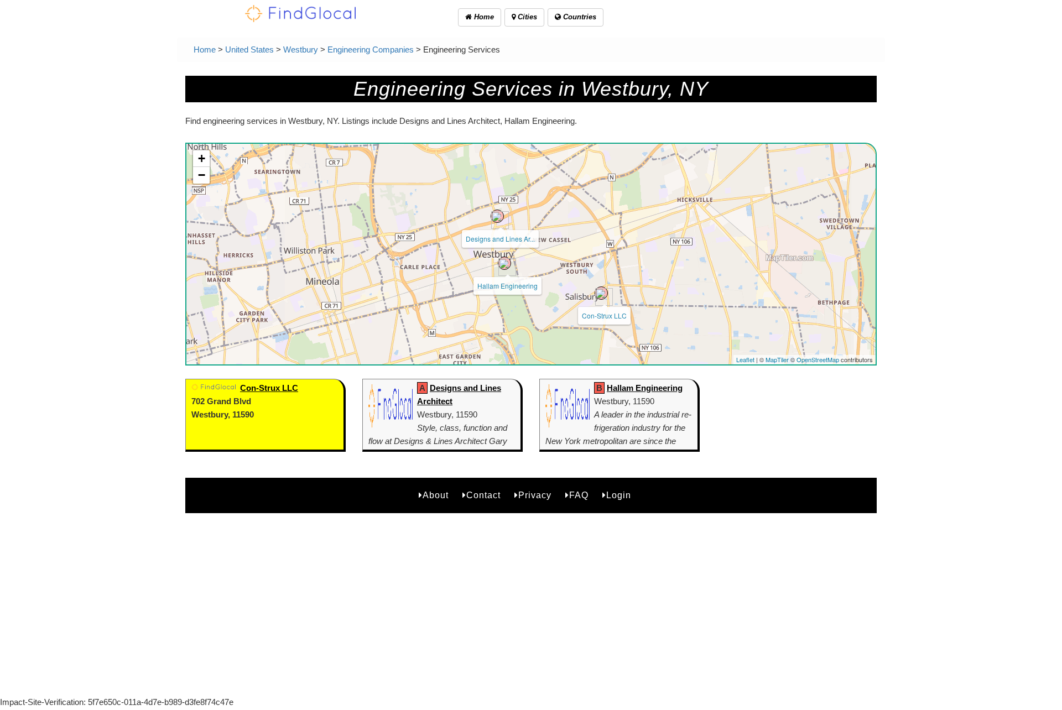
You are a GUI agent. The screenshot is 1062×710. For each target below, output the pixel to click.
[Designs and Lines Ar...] (497, 216)
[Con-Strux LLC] (601, 293)
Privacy (534, 495)
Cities (526, 17)
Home (483, 17)
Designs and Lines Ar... (500, 238)
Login (618, 495)
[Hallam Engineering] (504, 263)
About (436, 495)
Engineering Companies (370, 49)
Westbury (300, 49)
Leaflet (745, 359)
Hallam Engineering (507, 285)
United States (249, 49)
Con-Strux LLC (604, 315)
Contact (483, 495)
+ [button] (201, 158)
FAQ (579, 495)
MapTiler (777, 359)
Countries (578, 17)
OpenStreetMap (817, 359)
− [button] (201, 175)
